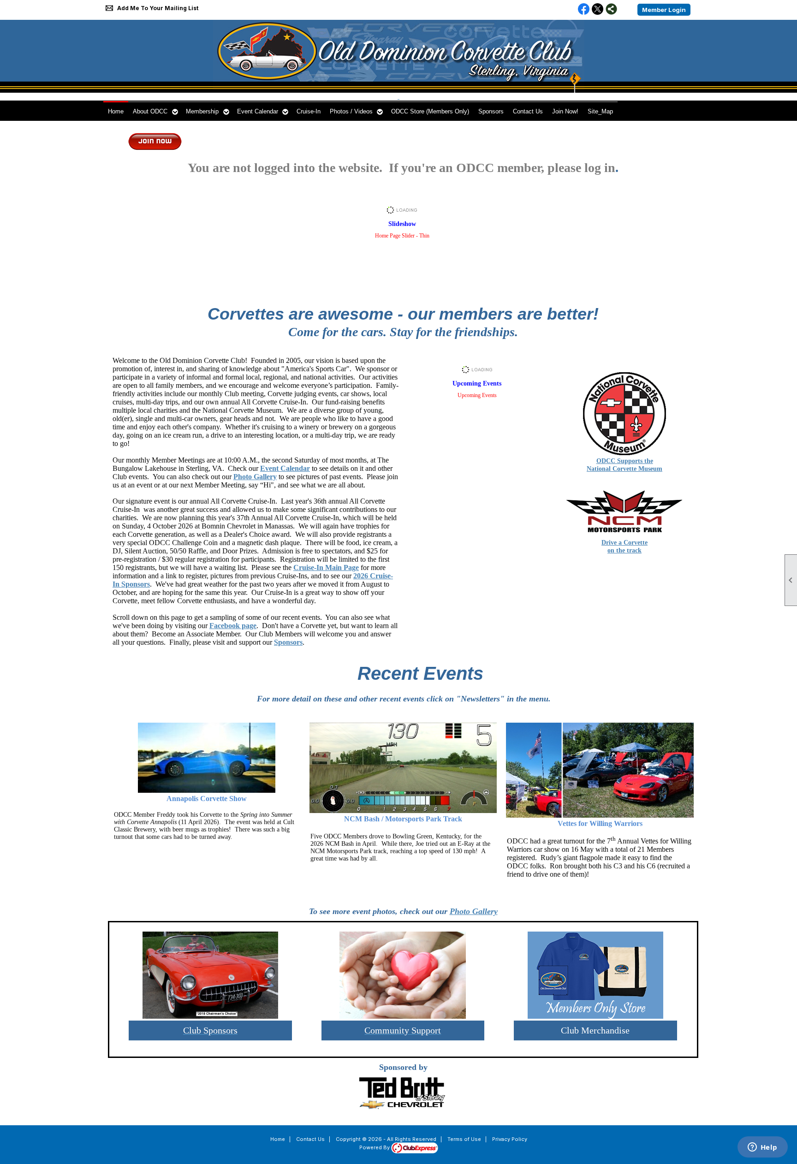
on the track (624, 550)
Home (116, 111)
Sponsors (491, 111)
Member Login (664, 9)
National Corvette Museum (624, 468)
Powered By (375, 1147)
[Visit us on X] (597, 9)
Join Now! (565, 111)
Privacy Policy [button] (509, 1139)
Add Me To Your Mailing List (157, 8)
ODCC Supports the (624, 460)
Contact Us (528, 111)
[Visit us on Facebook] (583, 9)
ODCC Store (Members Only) (430, 111)
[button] (154, 111)
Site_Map (600, 111)
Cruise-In (309, 111)
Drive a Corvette (624, 542)
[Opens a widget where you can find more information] (762, 1147)
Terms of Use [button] (464, 1139)
